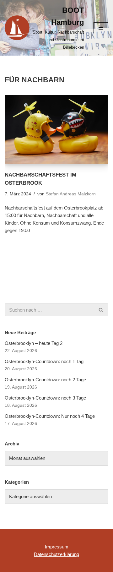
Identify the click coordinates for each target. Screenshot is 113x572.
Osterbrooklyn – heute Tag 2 (33, 343)
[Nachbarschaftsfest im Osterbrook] (56, 129)
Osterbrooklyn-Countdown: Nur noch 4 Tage (50, 416)
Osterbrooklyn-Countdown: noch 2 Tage (45, 379)
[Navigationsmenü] (101, 27)
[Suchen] (101, 309)
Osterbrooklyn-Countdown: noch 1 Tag (44, 361)
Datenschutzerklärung (56, 554)
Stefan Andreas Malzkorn (71, 194)
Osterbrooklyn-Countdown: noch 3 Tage (45, 397)
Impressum (56, 546)
